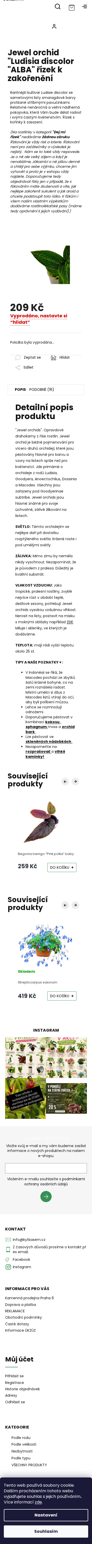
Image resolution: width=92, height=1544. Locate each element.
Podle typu (21, 1458)
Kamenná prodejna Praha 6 (29, 1298)
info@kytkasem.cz (29, 1239)
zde (38, 1502)
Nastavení (45, 1515)
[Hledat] (57, 6)
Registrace (14, 1382)
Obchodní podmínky (23, 1317)
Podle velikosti (24, 1444)
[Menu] (84, 6)
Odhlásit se (15, 1402)
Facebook (21, 1259)
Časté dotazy (17, 1324)
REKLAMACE (15, 1311)
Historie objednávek (22, 1389)
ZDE (70, 622)
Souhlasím (46, 1531)
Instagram (22, 1266)
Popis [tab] (20, 389)
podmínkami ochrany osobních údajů (54, 1181)
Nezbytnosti (22, 1451)
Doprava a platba (20, 1304)
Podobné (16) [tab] (41, 389)
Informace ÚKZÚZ (20, 1330)
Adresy (11, 1395)
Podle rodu (21, 1437)
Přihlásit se (48, 1197)
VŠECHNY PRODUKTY (29, 1465)
